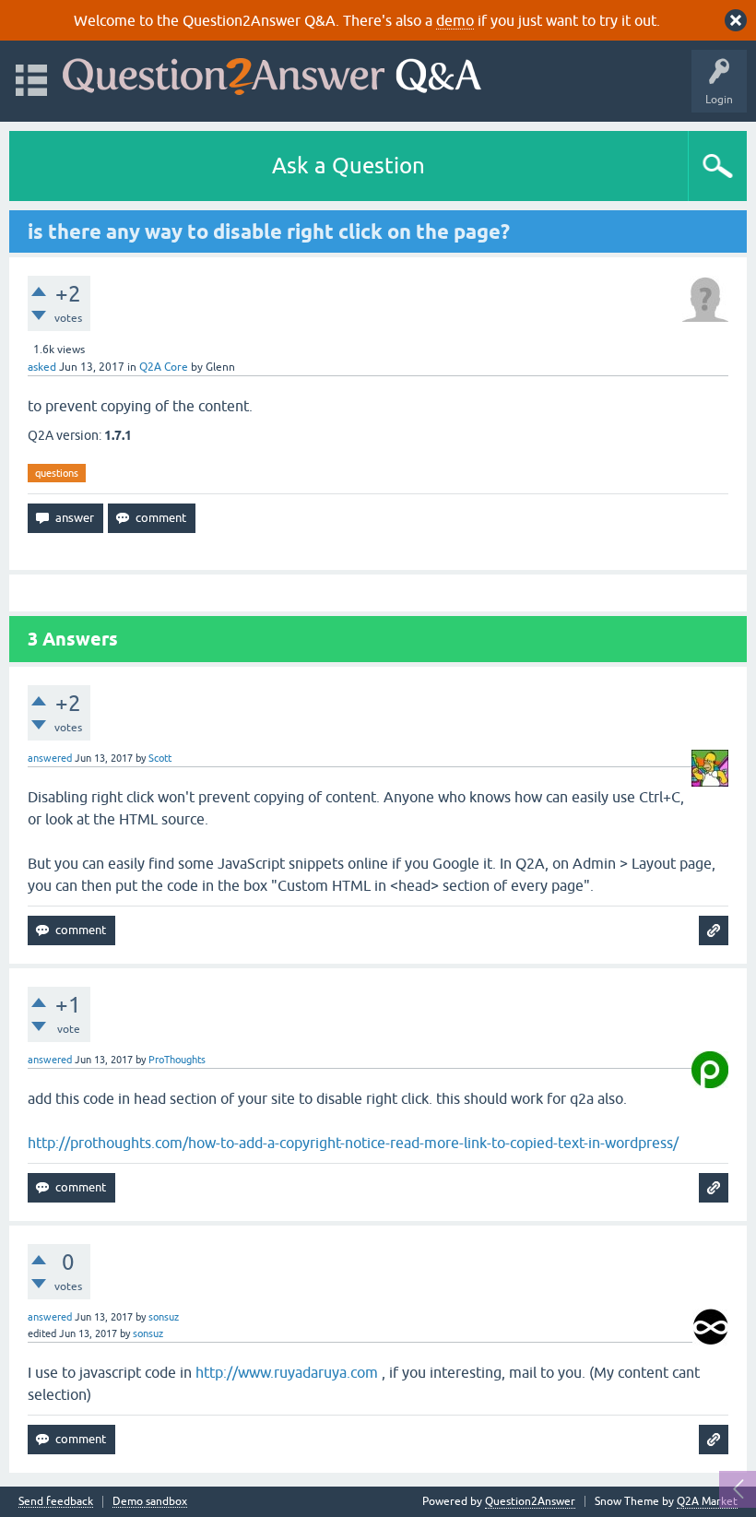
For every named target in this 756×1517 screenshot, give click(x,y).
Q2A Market (707, 1501)
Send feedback (55, 1502)
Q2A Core (163, 367)
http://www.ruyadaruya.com (286, 1372)
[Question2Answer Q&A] (272, 72)
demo (455, 20)
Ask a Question (348, 165)
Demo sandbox (149, 1502)
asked (42, 367)
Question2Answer (530, 1501)
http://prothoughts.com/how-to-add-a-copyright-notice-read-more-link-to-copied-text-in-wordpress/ (353, 1142)
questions (56, 473)
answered (50, 758)
